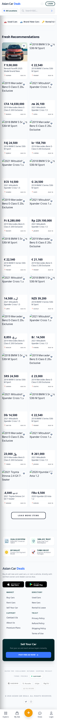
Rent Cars (10, 602)
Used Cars (36, 597)
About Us (10, 623)
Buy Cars (10, 597)
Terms (16, 676)
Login (50, 4)
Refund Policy (38, 623)
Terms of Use (38, 633)
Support (37, 676)
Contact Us (12, 617)
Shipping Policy (39, 628)
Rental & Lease (39, 608)
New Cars (36, 602)
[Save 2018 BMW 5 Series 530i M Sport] (51, 46)
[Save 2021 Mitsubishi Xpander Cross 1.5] (51, 84)
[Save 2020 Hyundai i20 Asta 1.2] (51, 473)
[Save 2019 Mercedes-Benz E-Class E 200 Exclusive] (24, 84)
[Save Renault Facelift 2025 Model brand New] (24, 46)
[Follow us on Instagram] (31, 702)
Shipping (40, 671)
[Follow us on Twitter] (26, 702)
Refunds (31, 671)
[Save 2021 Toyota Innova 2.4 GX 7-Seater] (24, 473)
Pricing (24, 676)
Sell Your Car (12, 608)
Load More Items (28, 515)
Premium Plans (13, 628)
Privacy (48, 671)
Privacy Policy (38, 618)
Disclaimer (21, 671)
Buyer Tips (9, 671)
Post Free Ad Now (27, 655)
